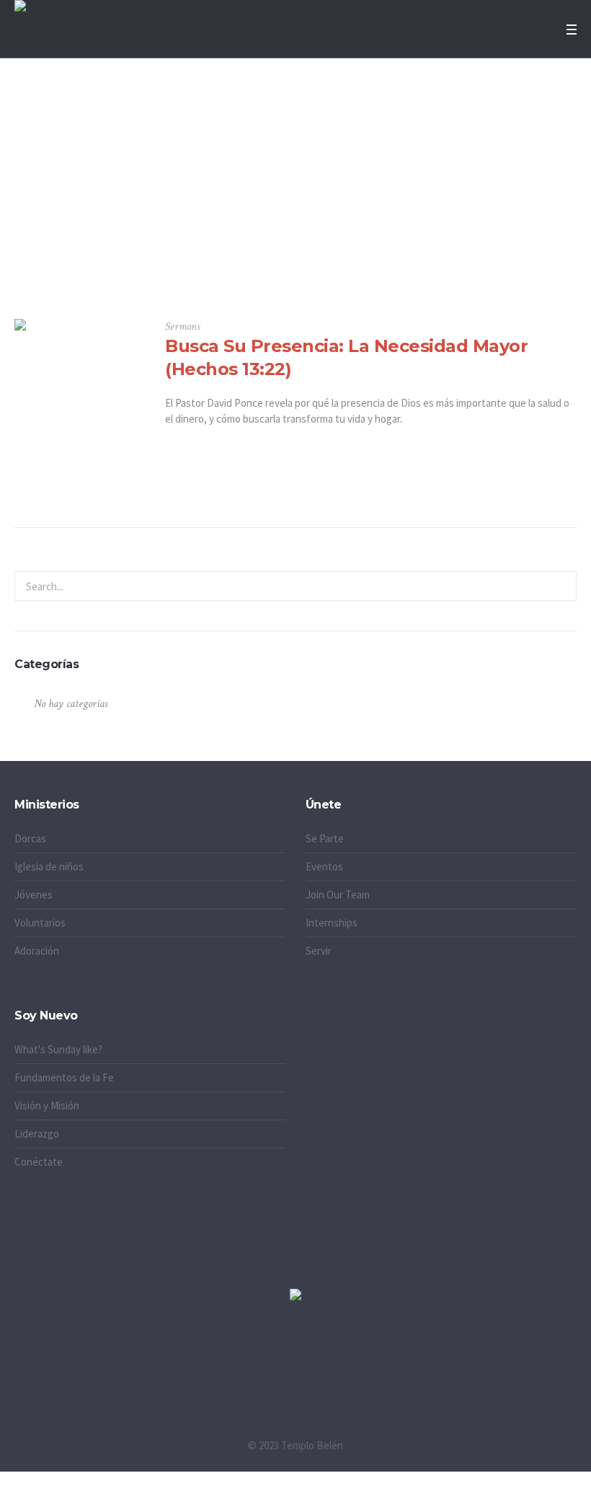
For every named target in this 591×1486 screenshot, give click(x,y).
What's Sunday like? (58, 1049)
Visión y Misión (46, 1105)
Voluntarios (40, 922)
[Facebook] (295, 1369)
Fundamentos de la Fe (64, 1077)
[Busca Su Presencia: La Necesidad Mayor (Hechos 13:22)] (78, 383)
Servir (319, 951)
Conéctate (38, 1161)
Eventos (324, 866)
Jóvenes (33, 894)
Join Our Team (338, 894)
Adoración (36, 951)
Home (271, 245)
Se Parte (325, 838)
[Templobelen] (295, 1295)
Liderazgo (36, 1133)
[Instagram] (235, 1369)
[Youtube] (355, 1369)
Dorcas (30, 838)
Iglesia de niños (49, 866)
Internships (331, 922)
